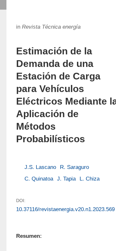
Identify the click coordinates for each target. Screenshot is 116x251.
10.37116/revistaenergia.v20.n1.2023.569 (65, 209)
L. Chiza (90, 179)
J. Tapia (66, 179)
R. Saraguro (74, 167)
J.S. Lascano (40, 167)
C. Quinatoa (38, 179)
